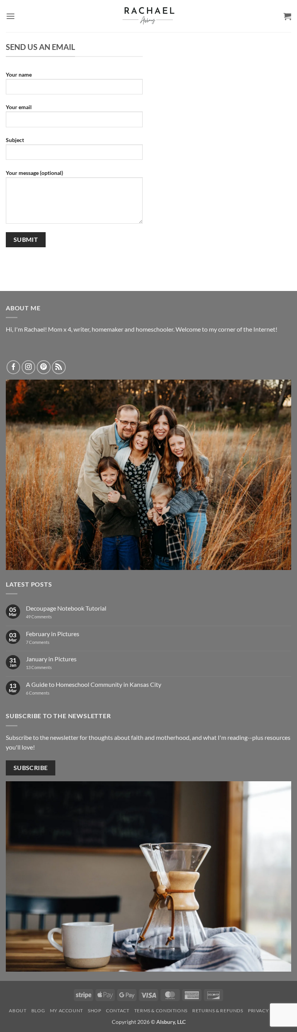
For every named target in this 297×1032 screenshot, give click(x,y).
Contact (117, 1010)
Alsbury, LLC (171, 1021)
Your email (19, 107)
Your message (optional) (34, 172)
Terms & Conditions (161, 1010)
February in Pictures (52, 633)
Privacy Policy (268, 1010)
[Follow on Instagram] (29, 367)
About (17, 1010)
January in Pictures (51, 658)
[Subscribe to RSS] (59, 367)
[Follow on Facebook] (13, 367)
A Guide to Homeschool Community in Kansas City (93, 684)
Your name (19, 74)
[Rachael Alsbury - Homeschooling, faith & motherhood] (148, 16)
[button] (10, 16)
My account (66, 1010)
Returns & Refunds (217, 1010)
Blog (38, 1010)
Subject (15, 140)
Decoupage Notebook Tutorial (66, 608)
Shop (94, 1010)
